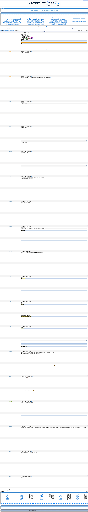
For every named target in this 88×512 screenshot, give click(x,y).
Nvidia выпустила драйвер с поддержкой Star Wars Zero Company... (35, 19)
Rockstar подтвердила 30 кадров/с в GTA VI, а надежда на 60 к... (12, 21)
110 (31, 101)
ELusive (78, 500)
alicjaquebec (7, 498)
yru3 (7, 497)
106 (31, 51)
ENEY (61, 498)
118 (31, 201)
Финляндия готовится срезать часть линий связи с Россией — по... (58, 21)
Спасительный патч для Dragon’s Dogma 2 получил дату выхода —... (13, 20)
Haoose (21, 494)
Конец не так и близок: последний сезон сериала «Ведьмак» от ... (58, 18)
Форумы (1, 30)
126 (31, 301)
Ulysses (61, 497)
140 (31, 476)
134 (31, 401)
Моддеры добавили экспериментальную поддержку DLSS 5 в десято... (12, 22)
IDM (50, 77)
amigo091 (77, 495)
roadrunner (21, 500)
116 (31, 176)
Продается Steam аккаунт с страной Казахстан (79, 18)
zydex (77, 499)
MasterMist (21, 495)
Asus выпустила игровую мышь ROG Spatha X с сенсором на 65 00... (35, 22)
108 (31, 76)
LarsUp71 (21, 498)
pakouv (7, 496)
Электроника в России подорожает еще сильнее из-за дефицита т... (58, 19)
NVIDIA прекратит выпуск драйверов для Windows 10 (35, 18)
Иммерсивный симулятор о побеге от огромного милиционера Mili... (12, 18)
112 (31, 126)
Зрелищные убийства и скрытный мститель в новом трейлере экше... (13, 17)
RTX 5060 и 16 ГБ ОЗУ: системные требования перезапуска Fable (12, 19)
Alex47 (41, 498)
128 (31, 326)
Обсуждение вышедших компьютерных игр (10, 30)
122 (31, 251)
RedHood (7, 495)
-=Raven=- (61, 500)
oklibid (77, 497)
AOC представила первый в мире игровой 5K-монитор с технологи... (35, 23)
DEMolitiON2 (41, 499)
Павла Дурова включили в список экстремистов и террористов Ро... (58, 20)
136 (31, 426)
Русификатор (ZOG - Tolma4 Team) (54, 49)
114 (31, 151)
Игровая (4, 30)
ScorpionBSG (41, 495)
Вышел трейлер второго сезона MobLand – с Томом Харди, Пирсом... (58, 17)
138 (31, 451)
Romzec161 (77, 494)
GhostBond (77, 496)
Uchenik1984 (77, 498)
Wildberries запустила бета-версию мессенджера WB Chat (35, 20)
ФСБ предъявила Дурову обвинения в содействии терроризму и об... (58, 23)
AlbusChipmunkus (7, 500)
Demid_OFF (21, 496)
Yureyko (41, 497)
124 (31, 276)
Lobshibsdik (7, 499)
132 (32, 376)
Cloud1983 (41, 500)
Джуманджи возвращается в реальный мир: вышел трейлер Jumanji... (58, 22)
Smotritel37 (41, 496)
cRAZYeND (41, 494)
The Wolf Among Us (18, 30)
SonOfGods (60, 499)
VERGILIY (21, 497)
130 (31, 351)
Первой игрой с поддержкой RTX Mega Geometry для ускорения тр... (35, 21)
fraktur (7, 494)
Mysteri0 (21, 499)
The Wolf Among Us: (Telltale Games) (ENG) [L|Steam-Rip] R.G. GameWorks (54, 46)
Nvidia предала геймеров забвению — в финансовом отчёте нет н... (35, 17)
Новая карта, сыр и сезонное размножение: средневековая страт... (12, 23)
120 (31, 226)
